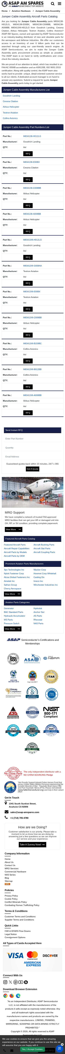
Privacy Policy (11, 896)
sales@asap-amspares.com (24, 812)
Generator (9, 608)
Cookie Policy (11, 899)
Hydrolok (38, 608)
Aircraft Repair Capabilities (16, 548)
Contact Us (10, 865)
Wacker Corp (40, 569)
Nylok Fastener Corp (14, 573)
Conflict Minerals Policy (16, 902)
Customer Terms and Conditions (20, 916)
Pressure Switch (11, 623)
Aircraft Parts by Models (15, 552)
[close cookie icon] (62, 1044)
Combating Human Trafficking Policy (22, 905)
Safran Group (10, 585)
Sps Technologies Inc (14, 569)
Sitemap (10, 881)
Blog (7, 878)
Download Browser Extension (20, 989)
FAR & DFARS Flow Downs (18, 931)
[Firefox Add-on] (11, 995)
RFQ (28, 153)
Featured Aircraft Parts (15, 544)
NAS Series (10, 875)
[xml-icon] (7, 884)
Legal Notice (11, 934)
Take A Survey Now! (30, 844)
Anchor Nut (39, 612)
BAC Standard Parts (13, 612)
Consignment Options (15, 937)
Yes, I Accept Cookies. (32, 1049)
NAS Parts (38, 623)
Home (5, 11)
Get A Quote (32, 469)
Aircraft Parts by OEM (14, 556)
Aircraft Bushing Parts (44, 544)
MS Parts (8, 620)
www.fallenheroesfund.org (30, 790)
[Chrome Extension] (5, 995)
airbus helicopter (11, 107)
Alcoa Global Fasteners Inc (17, 577)
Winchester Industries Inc (46, 585)
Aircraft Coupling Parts (44, 552)
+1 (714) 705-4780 (19, 818)
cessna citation (10, 101)
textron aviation (10, 112)
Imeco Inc (38, 581)
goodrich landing (11, 95)
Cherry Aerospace (12, 588)
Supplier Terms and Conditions (19, 919)
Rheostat (38, 620)
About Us (9, 862)
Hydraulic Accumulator (14, 616)
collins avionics (10, 118)
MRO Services (11, 868)
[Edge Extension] (18, 995)
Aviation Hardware (21, 11)
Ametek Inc (9, 581)
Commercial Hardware (15, 871)
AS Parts (38, 616)
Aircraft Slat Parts (42, 548)
